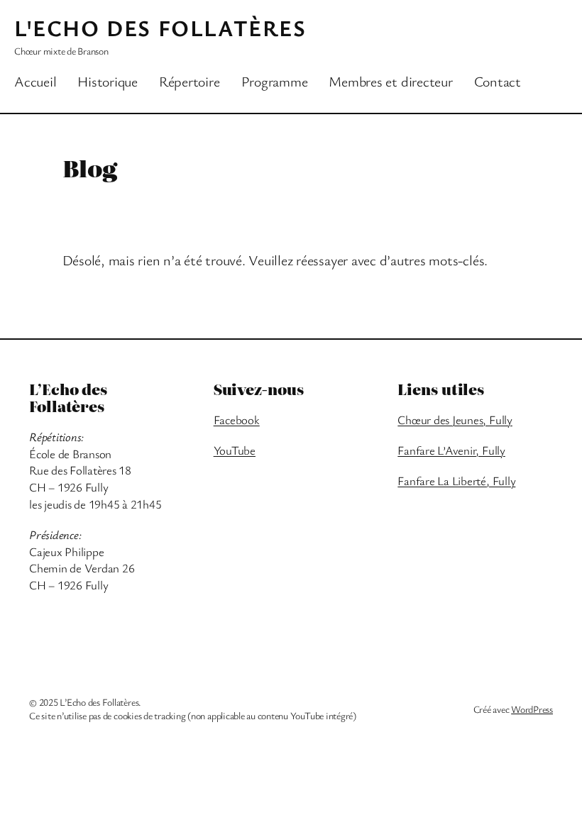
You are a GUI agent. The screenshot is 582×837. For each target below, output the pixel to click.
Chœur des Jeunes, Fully (454, 419)
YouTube (235, 450)
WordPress (532, 709)
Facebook (237, 419)
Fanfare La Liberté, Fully (456, 480)
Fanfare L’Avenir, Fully (451, 450)
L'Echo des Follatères (160, 27)
